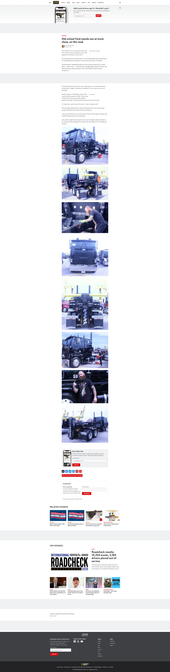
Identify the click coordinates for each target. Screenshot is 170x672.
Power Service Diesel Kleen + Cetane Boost (111, 524)
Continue (87, 493)
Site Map (111, 667)
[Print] (63, 471)
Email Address (76, 458)
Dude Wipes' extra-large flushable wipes (110, 591)
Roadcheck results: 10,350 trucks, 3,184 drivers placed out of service (104, 556)
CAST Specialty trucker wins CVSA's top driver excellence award (75, 592)
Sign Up (98, 15)
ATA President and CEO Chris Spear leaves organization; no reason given (58, 592)
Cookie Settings (97, 667)
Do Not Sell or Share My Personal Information (82, 667)
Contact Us (105, 667)
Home (93, 549)
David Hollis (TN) (70, 45)
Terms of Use (60, 667)
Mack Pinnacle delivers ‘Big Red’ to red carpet (57, 524)
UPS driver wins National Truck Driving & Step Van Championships (92, 592)
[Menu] (50, 2)
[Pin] (77, 471)
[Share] (66, 471)
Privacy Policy (67, 667)
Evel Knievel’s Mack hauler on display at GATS (76, 524)
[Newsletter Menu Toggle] (120, 2)
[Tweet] (73, 471)
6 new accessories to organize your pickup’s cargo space (94, 524)
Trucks (64, 35)
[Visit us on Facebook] (75, 641)
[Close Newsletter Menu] (120, 8)
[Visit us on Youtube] (82, 641)
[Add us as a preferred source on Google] (80, 471)
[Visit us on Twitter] (78, 641)
